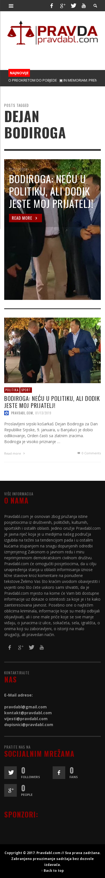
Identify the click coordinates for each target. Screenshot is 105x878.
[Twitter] (73, 5)
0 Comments (91, 453)
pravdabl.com (22, 413)
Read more (13, 453)
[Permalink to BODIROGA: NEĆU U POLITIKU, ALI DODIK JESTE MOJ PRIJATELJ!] (52, 350)
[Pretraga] (11, 5)
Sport (26, 390)
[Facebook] (51, 5)
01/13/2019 (43, 413)
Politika (11, 390)
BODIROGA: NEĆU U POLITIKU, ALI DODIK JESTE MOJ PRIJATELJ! (52, 402)
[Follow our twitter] (10, 772)
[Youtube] (83, 5)
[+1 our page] (10, 790)
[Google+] (62, 5)
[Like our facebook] (59, 772)
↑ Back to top (52, 870)
